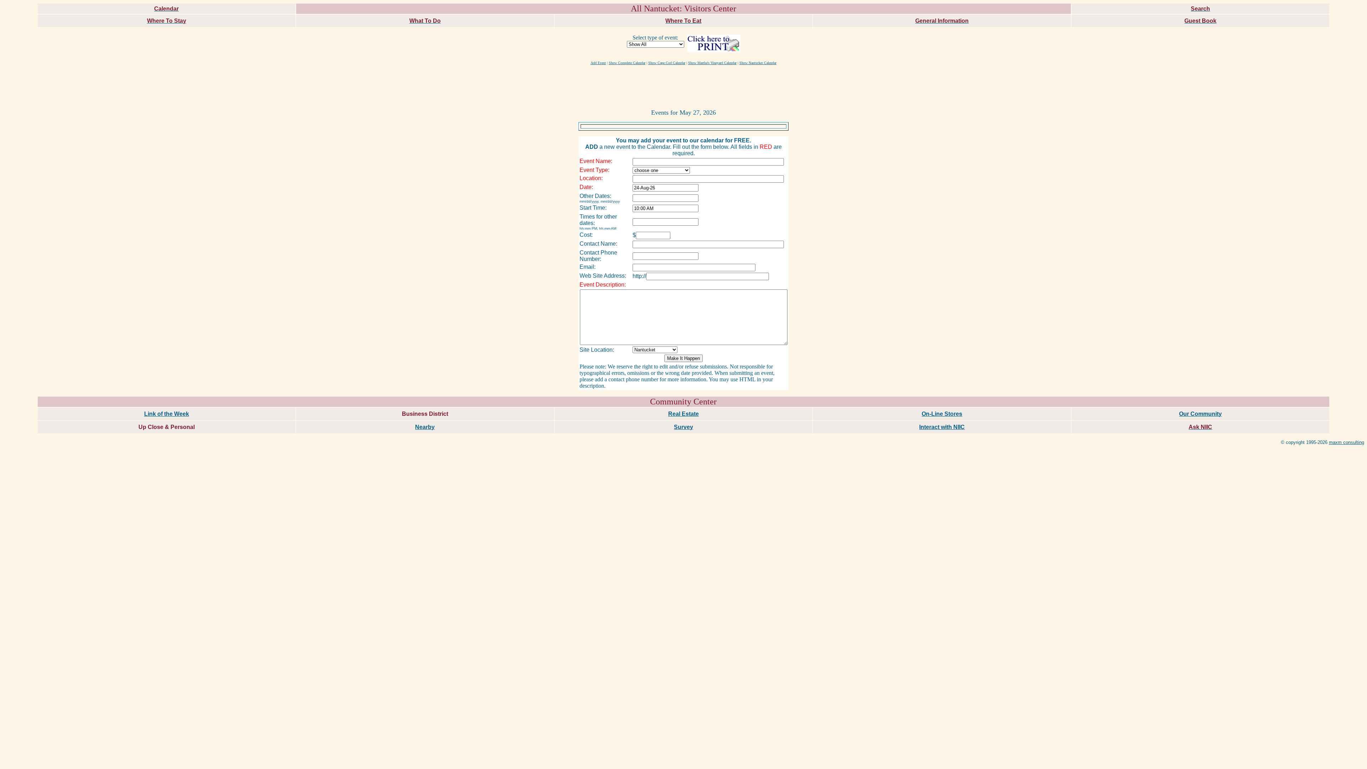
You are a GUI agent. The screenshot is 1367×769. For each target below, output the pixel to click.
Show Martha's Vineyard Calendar (712, 63)
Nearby (425, 427)
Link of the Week (166, 414)
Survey (683, 427)
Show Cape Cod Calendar (666, 63)
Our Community (1200, 414)
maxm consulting (1346, 442)
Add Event (598, 63)
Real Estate (683, 414)
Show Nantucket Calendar (757, 63)
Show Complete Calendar (627, 63)
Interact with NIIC (942, 427)
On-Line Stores (942, 414)
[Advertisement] (683, 86)
